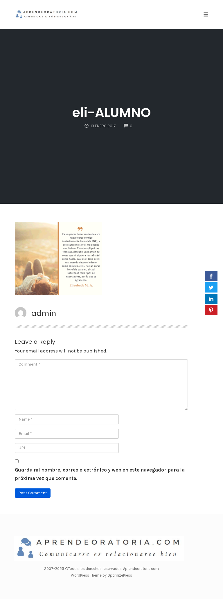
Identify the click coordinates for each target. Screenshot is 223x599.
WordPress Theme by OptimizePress (101, 575)
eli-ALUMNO (111, 112)
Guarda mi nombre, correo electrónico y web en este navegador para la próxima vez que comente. (100, 474)
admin (43, 313)
